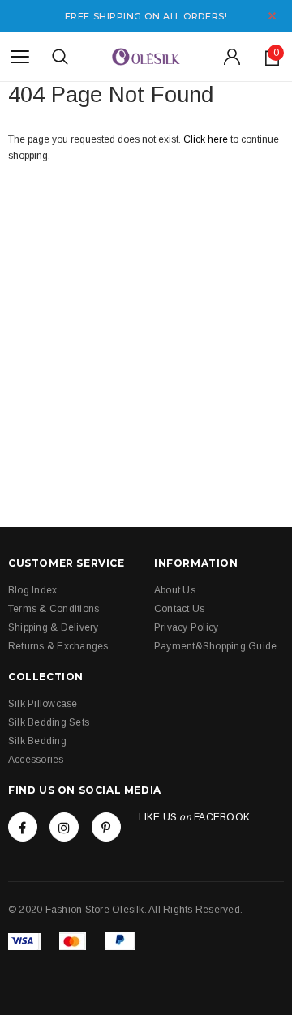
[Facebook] (22, 827)
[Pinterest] (106, 827)
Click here (206, 139)
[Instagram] (64, 827)
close (272, 15)
